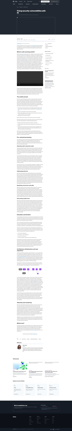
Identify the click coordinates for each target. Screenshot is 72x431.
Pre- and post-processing (24, 137)
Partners (38, 419)
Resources (30, 424)
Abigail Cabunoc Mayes (48, 87)
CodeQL (25, 59)
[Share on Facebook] (52, 39)
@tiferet (24, 346)
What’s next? (20, 323)
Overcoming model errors (23, 198)
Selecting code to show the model (25, 146)
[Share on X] (51, 39)
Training (45, 420)
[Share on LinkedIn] (54, 39)
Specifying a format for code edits (25, 185)
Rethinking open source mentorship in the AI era (49, 81)
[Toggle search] (39, 1)
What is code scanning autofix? (26, 52)
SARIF (35, 281)
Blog (16, 1)
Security (30, 419)
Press (53, 421)
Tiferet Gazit (25, 345)
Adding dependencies (22, 171)
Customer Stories (31, 421)
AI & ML (14, 370)
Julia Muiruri (30, 377)
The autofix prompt (22, 97)
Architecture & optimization (48, 370)
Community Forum (47, 419)
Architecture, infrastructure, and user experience (27, 249)
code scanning (21, 54)
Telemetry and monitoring (24, 302)
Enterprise (30, 420)
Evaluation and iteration (24, 214)
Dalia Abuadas (47, 77)
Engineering (30, 370)
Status (45, 421)
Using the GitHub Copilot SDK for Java (19, 371)
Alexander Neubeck (47, 376)
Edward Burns (14, 376)
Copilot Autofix (19, 43)
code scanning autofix (35, 45)
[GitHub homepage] (13, 1)
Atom (37, 420)
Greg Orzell (52, 376)
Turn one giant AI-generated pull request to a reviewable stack (35, 372)
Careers (53, 420)
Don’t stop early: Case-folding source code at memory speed (51, 372)
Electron (38, 421)
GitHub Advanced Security (49, 46)
